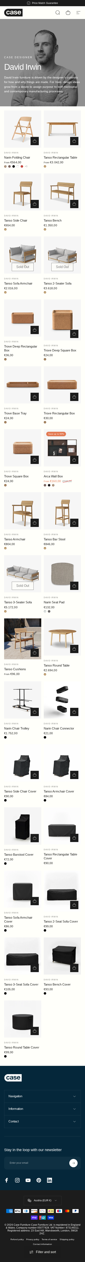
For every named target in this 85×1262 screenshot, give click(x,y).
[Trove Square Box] (22, 447)
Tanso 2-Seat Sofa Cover (61, 921)
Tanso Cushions (15, 669)
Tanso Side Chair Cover (20, 791)
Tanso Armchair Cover (59, 791)
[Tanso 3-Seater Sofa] (22, 573)
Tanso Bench (52, 220)
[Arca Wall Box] (62, 447)
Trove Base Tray (15, 413)
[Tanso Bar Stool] (62, 510)
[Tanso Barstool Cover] (22, 826)
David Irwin (11, 153)
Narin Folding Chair (17, 157)
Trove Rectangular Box (59, 413)
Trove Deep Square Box (60, 350)
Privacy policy (32, 1239)
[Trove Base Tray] (22, 384)
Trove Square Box (16, 476)
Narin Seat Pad (54, 602)
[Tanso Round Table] (62, 637)
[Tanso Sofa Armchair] (22, 255)
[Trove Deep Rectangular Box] (22, 318)
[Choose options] (35, 141)
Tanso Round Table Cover (21, 1047)
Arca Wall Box (53, 476)
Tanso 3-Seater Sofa (18, 602)
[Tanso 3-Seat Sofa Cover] (22, 956)
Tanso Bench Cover (57, 984)
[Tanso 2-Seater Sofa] (62, 255)
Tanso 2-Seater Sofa (57, 283)
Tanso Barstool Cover (18, 854)
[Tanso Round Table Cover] (22, 1019)
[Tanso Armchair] (22, 510)
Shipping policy (67, 1239)
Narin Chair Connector (59, 728)
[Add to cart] (35, 204)
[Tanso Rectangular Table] (62, 129)
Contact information (42, 1244)
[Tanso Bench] (62, 192)
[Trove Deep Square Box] (62, 319)
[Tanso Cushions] (22, 638)
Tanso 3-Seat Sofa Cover (21, 984)
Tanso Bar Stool (54, 539)
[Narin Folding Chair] (22, 129)
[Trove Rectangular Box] (62, 384)
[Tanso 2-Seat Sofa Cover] (62, 891)
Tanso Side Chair (15, 220)
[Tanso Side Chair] (22, 192)
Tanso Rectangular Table (60, 157)
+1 (26, 166)
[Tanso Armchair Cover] (62, 763)
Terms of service (49, 1239)
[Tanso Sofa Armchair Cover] (22, 889)
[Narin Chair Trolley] (22, 700)
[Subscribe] (73, 1163)
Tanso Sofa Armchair (18, 283)
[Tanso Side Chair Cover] (22, 763)
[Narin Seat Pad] (62, 573)
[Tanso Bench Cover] (62, 956)
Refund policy (17, 1239)
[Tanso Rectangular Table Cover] (62, 825)
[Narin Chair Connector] (62, 700)
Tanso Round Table (57, 665)
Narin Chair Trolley (16, 728)
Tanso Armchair (14, 539)
